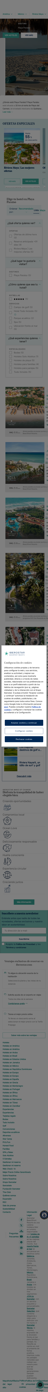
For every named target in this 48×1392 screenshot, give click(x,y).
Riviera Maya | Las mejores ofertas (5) (23, 250)
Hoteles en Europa (11, 1072)
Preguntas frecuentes (14, 1235)
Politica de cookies (22, 1383)
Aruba (29, 1284)
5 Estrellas (7, 1159)
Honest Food (8, 1145)
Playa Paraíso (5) (22, 275)
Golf (4, 1126)
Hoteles (6, 1042)
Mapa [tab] (42, 210)
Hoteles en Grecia (10, 1082)
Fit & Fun (6, 1142)
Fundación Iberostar (11, 1189)
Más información (24, 902)
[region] (24, 696)
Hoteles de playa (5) (24, 360)
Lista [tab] (36, 210)
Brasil (29, 1279)
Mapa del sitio (5, 1384)
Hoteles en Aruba (10, 1052)
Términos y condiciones (16, 947)
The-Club (7, 1192)
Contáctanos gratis (16, 1003)
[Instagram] (21, 1248)
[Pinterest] (21, 1242)
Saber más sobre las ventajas (24, 1035)
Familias (6, 1149)
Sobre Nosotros (9, 1175)
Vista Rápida (24, 420)
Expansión (7, 1199)
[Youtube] (21, 1236)
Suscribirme (24, 939)
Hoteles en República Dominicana (17, 1069)
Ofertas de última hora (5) (25, 236)
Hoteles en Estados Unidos (14, 1059)
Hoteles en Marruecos (12, 1099)
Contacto (7, 1212)
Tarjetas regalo (9, 1116)
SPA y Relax (8, 1152)
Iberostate (7, 1185)
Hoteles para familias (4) (26, 364)
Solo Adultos (8, 1155)
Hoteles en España (11, 1079)
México (30, 1272)
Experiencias (8, 1109)
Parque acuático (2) (24, 318)
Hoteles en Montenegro (13, 1086)
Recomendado (26, 208)
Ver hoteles (11, 35)
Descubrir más (24, 776)
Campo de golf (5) (23, 307)
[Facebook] (21, 1220)
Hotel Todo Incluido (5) (25, 311)
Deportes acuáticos (11, 1132)
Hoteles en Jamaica (11, 1062)
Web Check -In (9, 1169)
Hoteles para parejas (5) (26, 368)
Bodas (5, 1119)
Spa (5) (17, 322)
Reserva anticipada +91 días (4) (25, 243)
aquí (6, 707)
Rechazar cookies (24, 739)
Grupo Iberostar (9, 1182)
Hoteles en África (10, 1092)
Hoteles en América (11, 1046)
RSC (4, 1202)
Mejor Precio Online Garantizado (17, 1172)
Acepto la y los (23, 946)
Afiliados (15, 1381)
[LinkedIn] (21, 1253)
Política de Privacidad (25, 944)
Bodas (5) (19, 352)
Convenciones (9, 1129)
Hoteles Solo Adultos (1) (26, 356)
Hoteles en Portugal (11, 1089)
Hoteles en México (11, 1066)
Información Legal (32, 1213)
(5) (26, 299)
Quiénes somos (9, 1195)
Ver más (29, 35)
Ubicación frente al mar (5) (26, 327)
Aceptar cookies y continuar (24, 723)
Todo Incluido (8, 1122)
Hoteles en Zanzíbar (11, 1106)
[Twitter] (21, 1225)
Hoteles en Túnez (10, 1102)
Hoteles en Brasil (10, 1056)
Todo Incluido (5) (22, 372)
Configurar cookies (24, 731)
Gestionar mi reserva (12, 1162)
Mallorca (30, 1256)
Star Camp (7, 1139)
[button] (40, 1385)
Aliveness (7, 1135)
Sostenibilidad (9, 1209)
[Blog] (21, 1231)
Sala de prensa (9, 1205)
